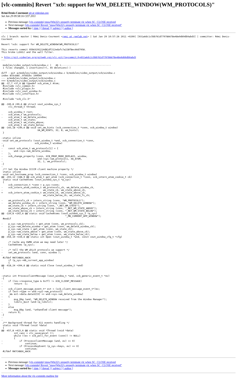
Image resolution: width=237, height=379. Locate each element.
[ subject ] (56, 28)
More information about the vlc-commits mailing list (29, 375)
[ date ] (36, 28)
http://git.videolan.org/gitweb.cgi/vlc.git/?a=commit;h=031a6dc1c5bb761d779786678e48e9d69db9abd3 (70, 57)
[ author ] (68, 28)
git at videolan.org (39, 12)
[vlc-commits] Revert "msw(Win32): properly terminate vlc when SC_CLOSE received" (73, 25)
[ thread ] (46, 28)
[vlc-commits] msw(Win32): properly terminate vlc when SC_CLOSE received (72, 21)
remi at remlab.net (74, 36)
